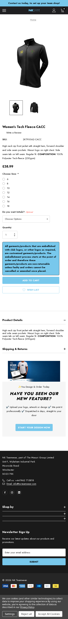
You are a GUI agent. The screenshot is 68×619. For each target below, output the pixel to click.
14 (8, 197)
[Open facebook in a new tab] (4, 492)
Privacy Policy (27, 607)
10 (8, 188)
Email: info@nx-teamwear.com (21, 484)
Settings (10, 614)
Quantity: (7, 227)
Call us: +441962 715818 (20, 480)
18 (8, 206)
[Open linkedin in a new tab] (19, 492)
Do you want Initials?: (17, 212)
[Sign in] (54, 10)
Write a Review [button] (13, 132)
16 (8, 201)
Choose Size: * (10, 174)
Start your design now (34, 427)
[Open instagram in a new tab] (12, 492)
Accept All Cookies (49, 614)
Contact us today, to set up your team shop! (34, 3)
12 (8, 192)
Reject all (26, 614)
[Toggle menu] (4, 10)
